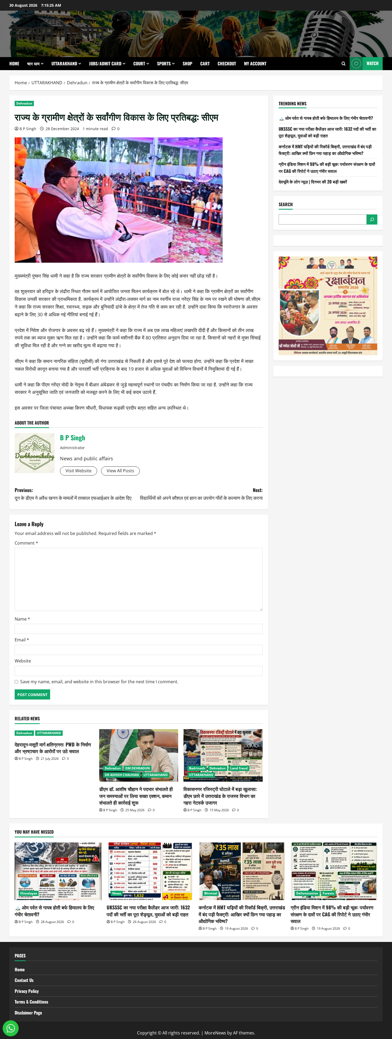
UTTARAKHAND (64, 63)
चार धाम (33, 63)
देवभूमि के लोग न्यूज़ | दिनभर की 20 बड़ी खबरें (313, 181)
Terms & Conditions (31, 1001)
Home (14, 63)
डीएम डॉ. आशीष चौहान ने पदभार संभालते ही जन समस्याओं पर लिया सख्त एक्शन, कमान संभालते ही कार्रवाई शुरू (136, 795)
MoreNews (215, 1033)
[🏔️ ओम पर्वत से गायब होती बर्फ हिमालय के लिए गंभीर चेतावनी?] (58, 871)
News (116, 893)
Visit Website (78, 471)
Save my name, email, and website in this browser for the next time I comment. (99, 682)
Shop (187, 63)
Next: (201, 493)
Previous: (73, 493)
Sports (164, 63)
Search (286, 204)
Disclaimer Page (28, 1012)
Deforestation (307, 893)
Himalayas (28, 893)
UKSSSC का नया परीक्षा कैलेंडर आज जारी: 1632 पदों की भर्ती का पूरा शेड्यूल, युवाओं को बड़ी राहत (327, 132)
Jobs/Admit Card (105, 63)
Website (23, 661)
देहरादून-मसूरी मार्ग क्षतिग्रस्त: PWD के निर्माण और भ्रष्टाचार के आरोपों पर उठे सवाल (53, 747)
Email (22, 640)
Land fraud (239, 768)
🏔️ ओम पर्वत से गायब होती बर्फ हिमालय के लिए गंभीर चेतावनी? (326, 118)
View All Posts (120, 471)
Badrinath (197, 768)
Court (139, 63)
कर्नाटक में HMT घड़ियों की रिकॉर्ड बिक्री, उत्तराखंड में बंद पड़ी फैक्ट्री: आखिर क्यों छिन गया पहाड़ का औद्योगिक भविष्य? (325, 150)
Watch (373, 63)
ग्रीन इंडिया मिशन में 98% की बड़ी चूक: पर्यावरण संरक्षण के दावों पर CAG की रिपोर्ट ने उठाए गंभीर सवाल (327, 167)
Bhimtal (210, 893)
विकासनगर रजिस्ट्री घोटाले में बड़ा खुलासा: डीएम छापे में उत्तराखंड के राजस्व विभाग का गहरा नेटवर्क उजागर (220, 795)
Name (22, 619)
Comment (26, 543)
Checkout (227, 63)
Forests (328, 893)
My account (255, 63)
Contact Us (24, 980)
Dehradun (24, 103)
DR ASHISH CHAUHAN (122, 775)
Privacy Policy (27, 991)
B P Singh (27, 128)
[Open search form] (344, 63)
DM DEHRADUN (137, 768)
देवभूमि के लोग (57, 30)
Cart (205, 63)
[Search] (372, 219)
